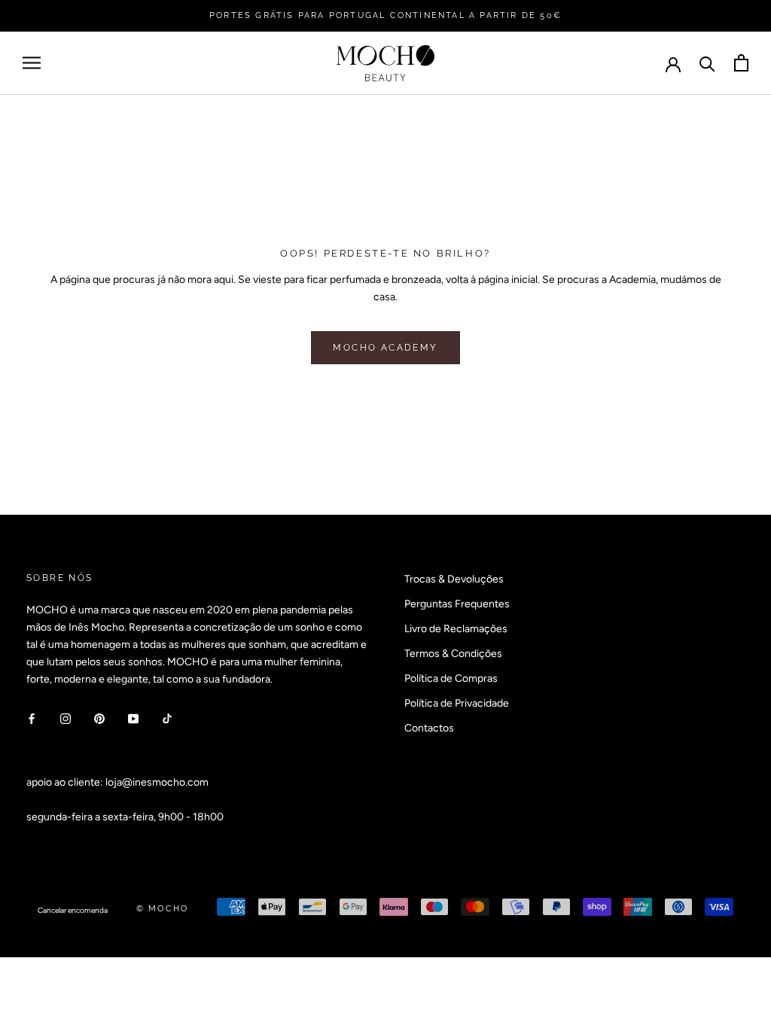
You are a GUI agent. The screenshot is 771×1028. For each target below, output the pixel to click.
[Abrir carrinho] (741, 62)
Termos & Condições (453, 653)
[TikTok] (167, 718)
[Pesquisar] (707, 63)
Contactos (429, 728)
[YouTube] (133, 718)
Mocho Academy (385, 347)
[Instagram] (65, 718)
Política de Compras (451, 678)
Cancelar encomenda (73, 910)
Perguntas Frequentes (457, 604)
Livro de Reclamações (455, 628)
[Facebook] (31, 718)
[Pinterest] (99, 718)
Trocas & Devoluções (454, 579)
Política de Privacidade (456, 703)
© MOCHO (162, 909)
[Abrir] (32, 62)
